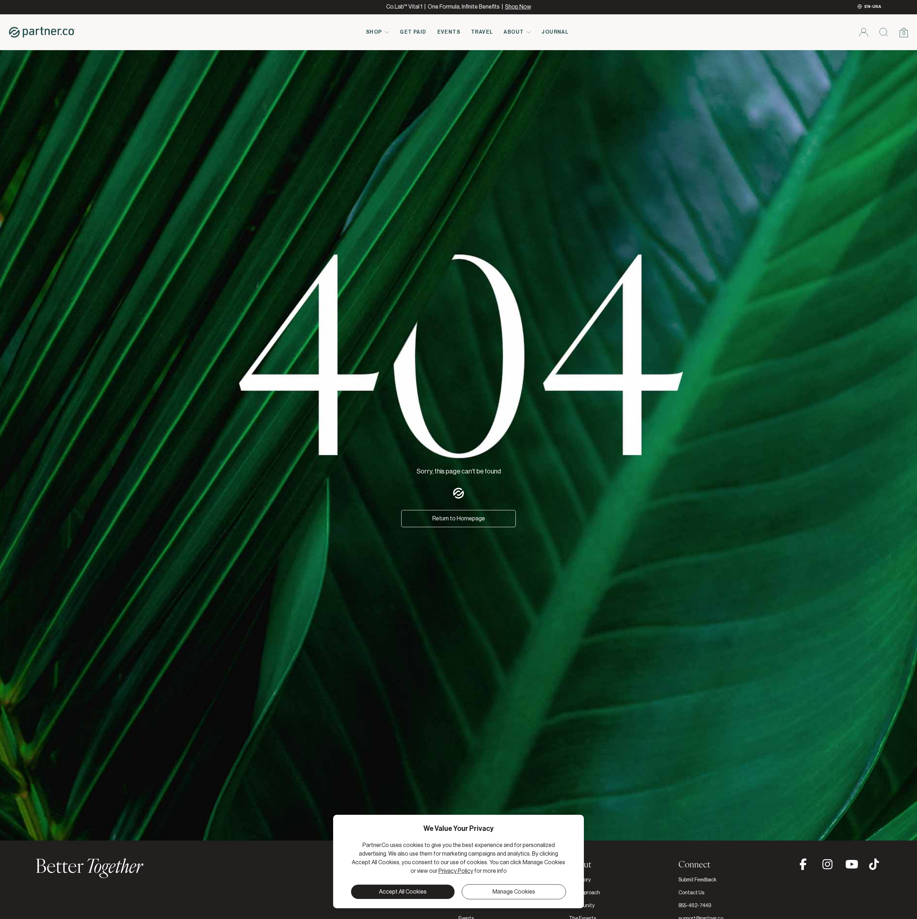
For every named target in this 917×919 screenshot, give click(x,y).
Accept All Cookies (403, 892)
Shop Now (518, 7)
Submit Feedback (697, 879)
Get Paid (413, 32)
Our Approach (584, 892)
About (514, 32)
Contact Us (691, 892)
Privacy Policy (455, 871)
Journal (555, 32)
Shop (374, 32)
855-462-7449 (694, 905)
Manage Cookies (514, 892)
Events (448, 32)
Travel (482, 32)
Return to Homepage (458, 518)
